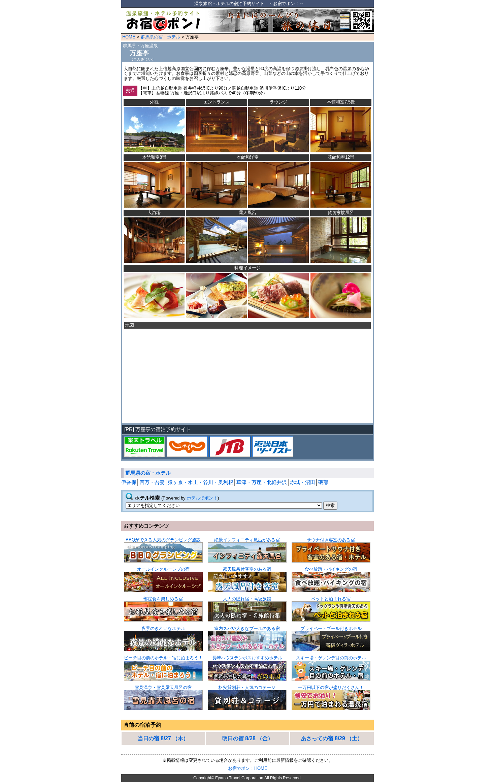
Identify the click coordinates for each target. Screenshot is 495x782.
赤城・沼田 (302, 482)
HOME (128, 36)
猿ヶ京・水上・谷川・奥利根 (200, 482)
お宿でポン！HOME (247, 768)
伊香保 (128, 482)
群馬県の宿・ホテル (160, 36)
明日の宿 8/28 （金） (247, 738)
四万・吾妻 (152, 482)
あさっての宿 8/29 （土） (332, 738)
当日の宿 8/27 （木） (163, 738)
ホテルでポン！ (202, 498)
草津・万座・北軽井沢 (261, 482)
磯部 (323, 482)
